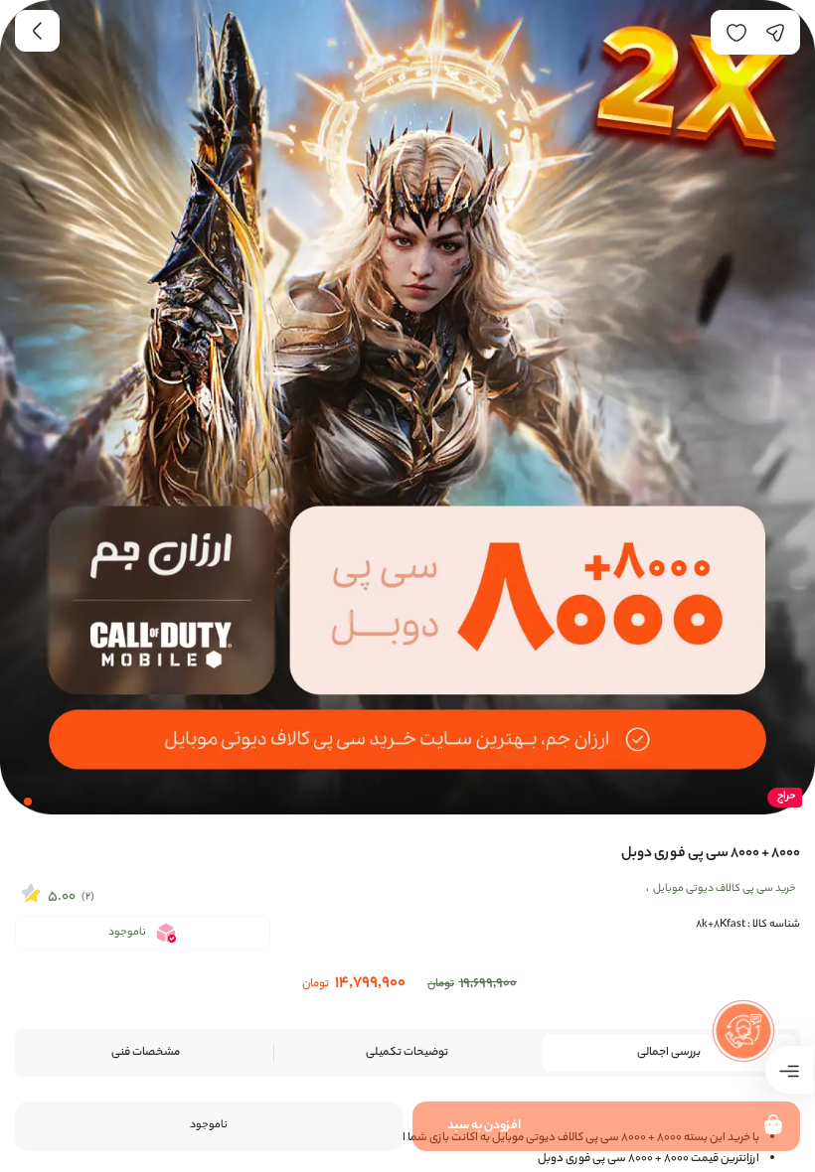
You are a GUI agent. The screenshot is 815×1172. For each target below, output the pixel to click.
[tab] (669, 1053)
